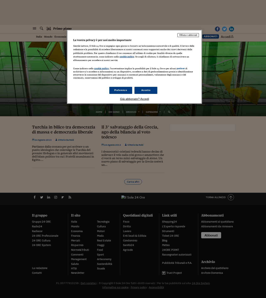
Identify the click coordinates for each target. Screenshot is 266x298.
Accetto (146, 90)
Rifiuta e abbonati (188, 35)
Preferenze (120, 90)
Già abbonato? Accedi (134, 99)
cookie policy (126, 56)
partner (181, 68)
